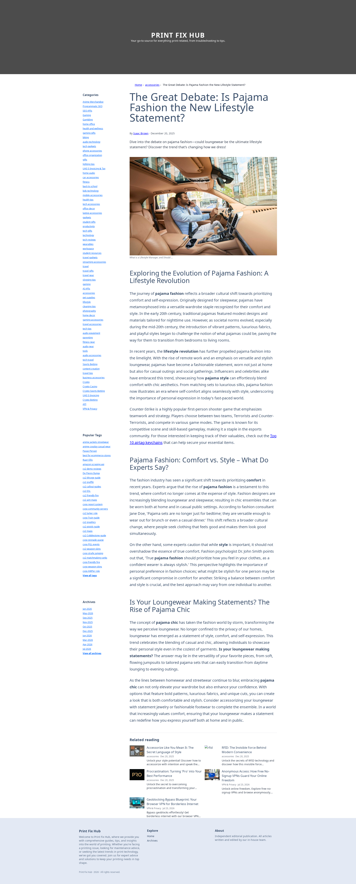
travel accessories (92, 324)
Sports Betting (90, 364)
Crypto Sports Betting (94, 391)
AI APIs (86, 288)
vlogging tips (89, 279)
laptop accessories (92, 213)
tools (85, 350)
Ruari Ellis (88, 459)
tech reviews (89, 239)
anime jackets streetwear (96, 442)
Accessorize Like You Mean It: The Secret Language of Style (170, 750)
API (84, 404)
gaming (86, 284)
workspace (88, 248)
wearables (88, 244)
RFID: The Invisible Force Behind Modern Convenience (244, 750)
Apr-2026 (87, 644)
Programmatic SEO (92, 106)
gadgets (87, 217)
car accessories (91, 177)
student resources (92, 253)
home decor (89, 315)
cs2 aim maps (90, 499)
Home (138, 85)
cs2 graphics (89, 522)
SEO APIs (87, 110)
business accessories (94, 377)
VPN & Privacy (90, 408)
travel (86, 266)
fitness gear (89, 342)
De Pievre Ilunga (91, 473)
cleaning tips (89, 306)
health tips (88, 199)
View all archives (92, 653)
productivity (89, 226)
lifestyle (87, 302)
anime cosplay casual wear (97, 446)
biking (86, 137)
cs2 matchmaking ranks (95, 557)
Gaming (87, 115)
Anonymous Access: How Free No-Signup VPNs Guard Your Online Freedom (245, 775)
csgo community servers (95, 508)
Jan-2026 (87, 608)
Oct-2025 (87, 626)
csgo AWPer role (91, 571)
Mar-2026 (88, 640)
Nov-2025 (88, 622)
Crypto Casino (90, 386)
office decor (89, 208)
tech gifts (87, 230)
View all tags (90, 575)
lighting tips (89, 164)
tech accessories (91, 204)
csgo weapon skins (92, 566)
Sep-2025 (88, 617)
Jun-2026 (87, 635)
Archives (152, 840)
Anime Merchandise (93, 101)
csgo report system (93, 504)
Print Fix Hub (178, 35)
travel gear (88, 275)
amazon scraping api (93, 464)
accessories (152, 85)
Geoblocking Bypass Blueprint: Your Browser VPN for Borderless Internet (172, 801)
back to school (90, 186)
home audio (89, 173)
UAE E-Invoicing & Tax (94, 168)
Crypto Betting (90, 399)
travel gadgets (90, 257)
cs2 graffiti (88, 482)
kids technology (91, 190)
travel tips (88, 373)
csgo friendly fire (91, 562)
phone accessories (92, 150)
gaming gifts (89, 133)
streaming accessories (94, 262)
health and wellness (93, 128)
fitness (86, 181)
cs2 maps (88, 531)
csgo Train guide (91, 517)
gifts (85, 159)
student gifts (89, 222)
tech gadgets (89, 146)
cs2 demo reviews (92, 468)
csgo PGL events (91, 544)
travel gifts (88, 270)
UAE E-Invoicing (91, 395)
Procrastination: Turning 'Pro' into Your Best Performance (174, 773)
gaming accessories (93, 319)
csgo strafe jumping (93, 553)
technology (88, 235)
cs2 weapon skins (92, 548)
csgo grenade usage (93, 540)
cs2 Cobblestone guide (94, 535)
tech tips (87, 328)
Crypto (86, 382)
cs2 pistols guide (91, 526)
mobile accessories (93, 195)
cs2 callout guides (92, 486)
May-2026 (88, 613)
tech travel (88, 359)
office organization (92, 155)
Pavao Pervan (90, 451)
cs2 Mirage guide (91, 477)
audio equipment (91, 333)
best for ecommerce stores (97, 455)
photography (89, 310)
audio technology (91, 141)
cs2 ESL (86, 491)
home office (89, 124)
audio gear (88, 346)
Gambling (88, 119)
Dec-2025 (88, 631)
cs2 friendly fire (91, 495)
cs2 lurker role (90, 513)
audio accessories (92, 355)
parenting (88, 337)
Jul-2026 (87, 648)
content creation (91, 368)
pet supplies (89, 297)
